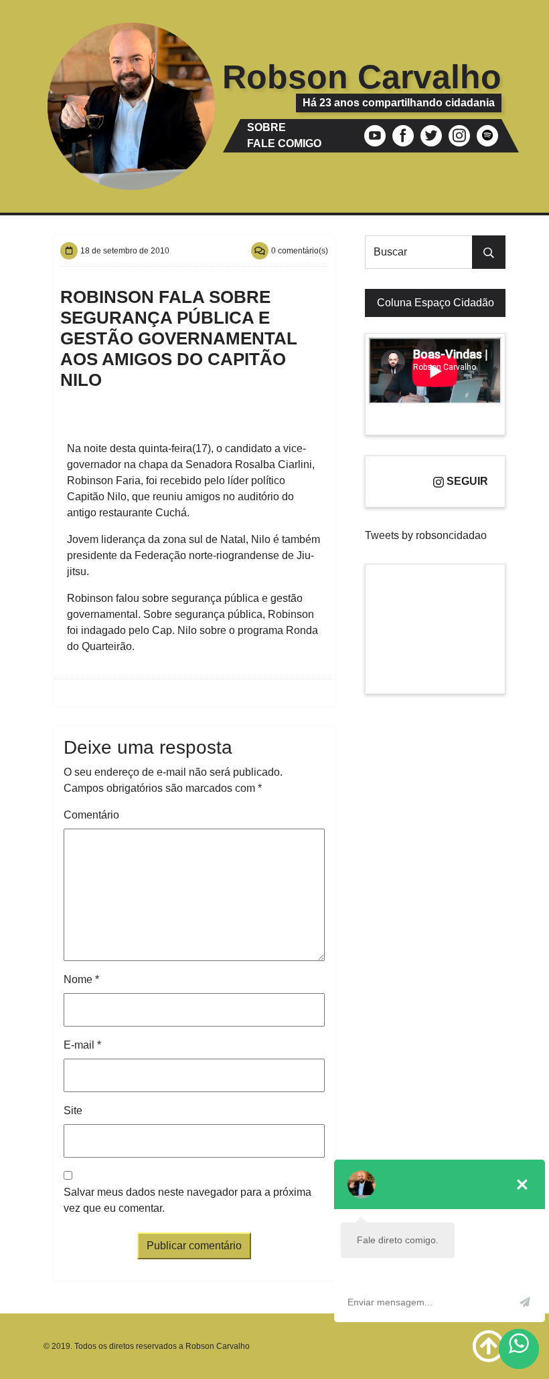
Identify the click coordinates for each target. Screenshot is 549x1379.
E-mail (82, 1045)
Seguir (466, 481)
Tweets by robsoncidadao (426, 535)
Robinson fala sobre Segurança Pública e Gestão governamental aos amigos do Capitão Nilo (178, 338)
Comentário (91, 815)
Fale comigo (284, 143)
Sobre (266, 127)
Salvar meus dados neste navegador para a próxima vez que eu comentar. (187, 1200)
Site (73, 1110)
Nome (81, 979)
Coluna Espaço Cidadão (435, 302)
